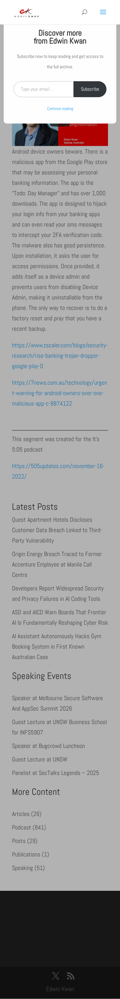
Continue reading (60, 108)
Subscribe (90, 89)
